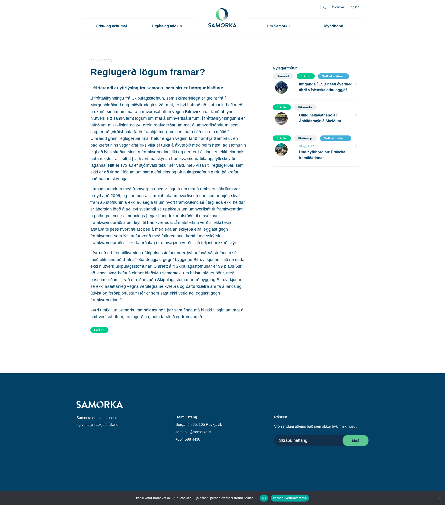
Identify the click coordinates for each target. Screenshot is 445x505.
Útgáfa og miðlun (167, 26)
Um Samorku (278, 26)
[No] (439, 498)
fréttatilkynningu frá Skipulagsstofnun (129, 98)
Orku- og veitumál (111, 26)
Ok (264, 498)
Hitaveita (305, 107)
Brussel (283, 76)
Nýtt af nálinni (333, 76)
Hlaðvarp (305, 138)
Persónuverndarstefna (290, 498)
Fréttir (99, 330)
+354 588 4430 (187, 439)
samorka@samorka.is (193, 432)
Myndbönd (333, 26)
